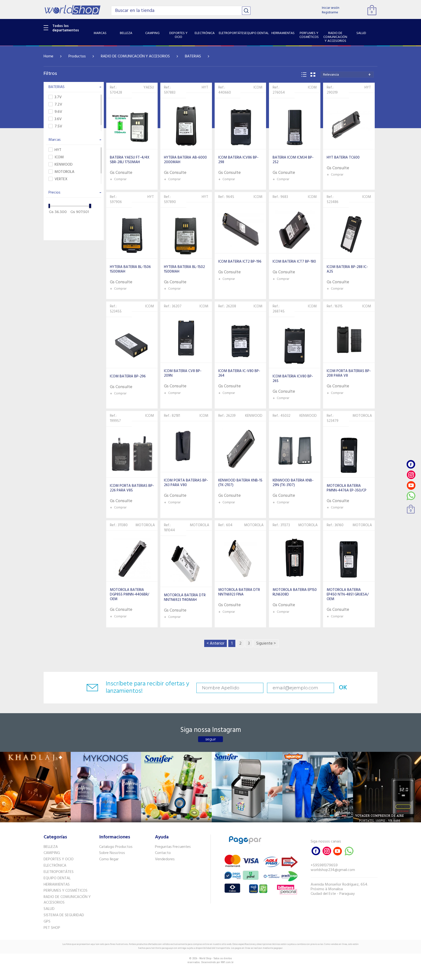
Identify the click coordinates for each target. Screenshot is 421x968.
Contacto (163, 853)
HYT (58, 150)
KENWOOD (64, 164)
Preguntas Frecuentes (173, 847)
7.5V (58, 126)
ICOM (59, 157)
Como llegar (109, 859)
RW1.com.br (227, 962)
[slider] (49, 206)
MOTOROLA (64, 172)
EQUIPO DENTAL (57, 878)
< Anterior (215, 643)
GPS (47, 921)
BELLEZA (51, 847)
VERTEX (61, 179)
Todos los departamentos (65, 28)
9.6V (58, 112)
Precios (74, 192)
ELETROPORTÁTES (59, 872)
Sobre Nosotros (112, 853)
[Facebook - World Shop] (411, 464)
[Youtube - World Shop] (411, 485)
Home (48, 56)
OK (343, 688)
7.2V (58, 104)
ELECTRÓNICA (55, 865)
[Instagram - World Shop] (411, 474)
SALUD (49, 909)
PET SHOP (52, 928)
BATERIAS (193, 56)
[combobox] (347, 74)
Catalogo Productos (116, 847)
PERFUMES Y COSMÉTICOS (65, 891)
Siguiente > (266, 643)
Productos (77, 56)
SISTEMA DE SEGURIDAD (64, 915)
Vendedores (165, 859)
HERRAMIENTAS (57, 884)
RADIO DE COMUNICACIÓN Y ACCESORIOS (135, 56)
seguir (210, 739)
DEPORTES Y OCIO (59, 859)
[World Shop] (72, 10)
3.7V (58, 97)
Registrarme (330, 12)
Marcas (74, 140)
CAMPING (52, 853)
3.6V (58, 119)
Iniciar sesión (330, 7)
